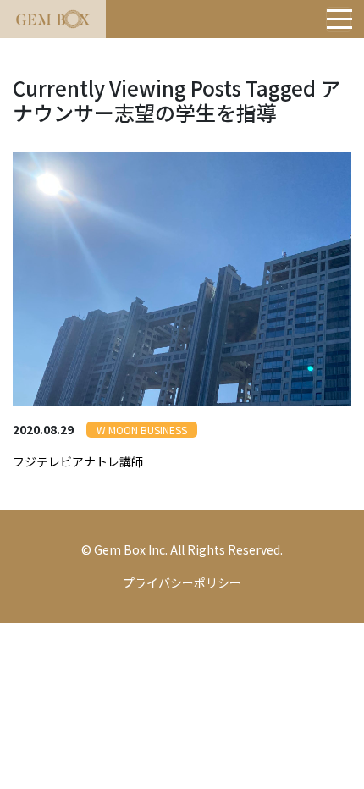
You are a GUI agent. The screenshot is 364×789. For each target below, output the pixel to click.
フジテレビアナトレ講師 (78, 461)
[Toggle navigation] (338, 19)
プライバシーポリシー (182, 582)
